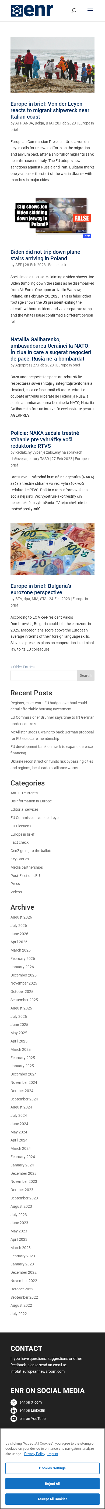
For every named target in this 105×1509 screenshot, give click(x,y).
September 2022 (24, 1297)
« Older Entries (22, 666)
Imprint (52, 1453)
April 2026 (18, 941)
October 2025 (21, 991)
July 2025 (18, 1016)
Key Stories (19, 858)
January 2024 (22, 1164)
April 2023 (18, 1239)
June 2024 (19, 1123)
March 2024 (20, 1148)
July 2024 (18, 1115)
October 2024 (21, 1090)
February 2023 (22, 1255)
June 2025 (19, 1024)
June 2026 (19, 933)
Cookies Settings (52, 1468)
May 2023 (18, 1230)
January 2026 (22, 966)
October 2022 (21, 1288)
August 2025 (21, 1008)
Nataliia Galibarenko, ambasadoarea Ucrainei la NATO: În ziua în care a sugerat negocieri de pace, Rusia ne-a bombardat (50, 349)
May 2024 (18, 1131)
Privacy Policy (34, 1453)
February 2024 (22, 1156)
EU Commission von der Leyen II (37, 817)
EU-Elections (20, 825)
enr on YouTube (33, 1418)
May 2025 (18, 1032)
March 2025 (20, 1049)
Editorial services (24, 809)
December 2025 (23, 975)
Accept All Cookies (52, 1499)
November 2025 (23, 983)
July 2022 (18, 1313)
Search (86, 675)
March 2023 (20, 1247)
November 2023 (23, 1181)
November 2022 (23, 1280)
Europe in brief (68, 365)
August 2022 (21, 1305)
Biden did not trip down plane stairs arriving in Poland (45, 255)
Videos (16, 891)
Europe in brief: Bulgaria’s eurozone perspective (40, 589)
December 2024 (23, 1074)
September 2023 (24, 1197)
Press (15, 883)
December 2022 (23, 1272)
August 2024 (21, 1107)
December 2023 (23, 1173)
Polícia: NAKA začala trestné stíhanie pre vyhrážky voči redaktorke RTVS (44, 439)
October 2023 (21, 1189)
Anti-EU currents (24, 792)
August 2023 (21, 1206)
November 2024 (23, 1082)
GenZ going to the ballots (31, 850)
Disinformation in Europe (31, 800)
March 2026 (20, 950)
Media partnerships (26, 867)
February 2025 (22, 1057)
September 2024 (24, 1099)
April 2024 (18, 1140)
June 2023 (19, 1222)
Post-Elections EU (25, 875)
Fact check (57, 264)
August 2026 (21, 917)
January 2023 (22, 1263)
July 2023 (18, 1214)
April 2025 (18, 1041)
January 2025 (22, 1065)
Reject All (52, 1484)
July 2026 (18, 925)
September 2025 (24, 999)
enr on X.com (31, 1402)
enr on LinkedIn (32, 1410)
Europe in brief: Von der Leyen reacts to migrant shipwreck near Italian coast (49, 110)
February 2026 (22, 958)
